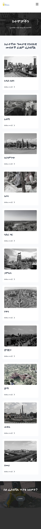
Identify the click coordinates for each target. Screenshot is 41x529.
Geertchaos (25, 231)
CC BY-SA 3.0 (31, 115)
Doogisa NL (25, 461)
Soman (26, 346)
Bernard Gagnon (24, 154)
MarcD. (26, 423)
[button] (9, 87)
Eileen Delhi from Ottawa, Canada (19, 192)
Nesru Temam (24, 385)
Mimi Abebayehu (24, 308)
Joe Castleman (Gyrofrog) (21, 115)
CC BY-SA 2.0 (31, 192)
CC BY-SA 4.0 (31, 231)
